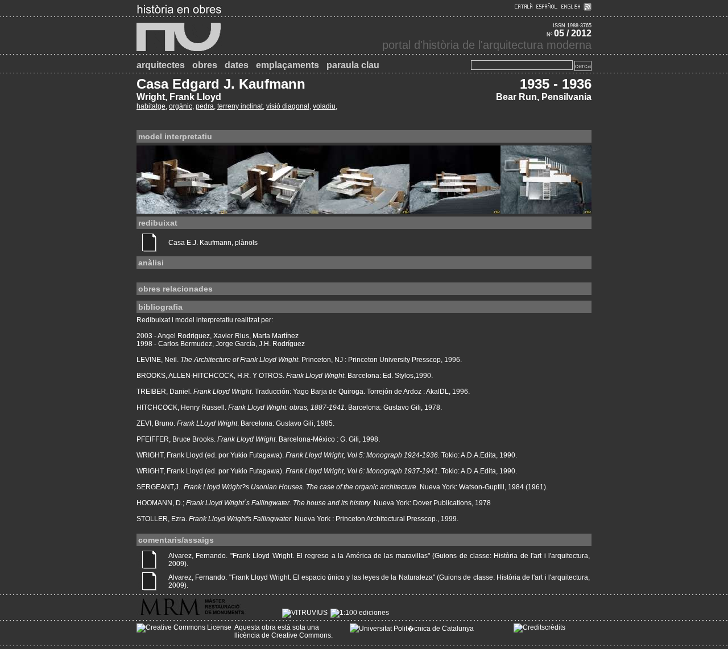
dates (237, 65)
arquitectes (160, 65)
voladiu (324, 106)
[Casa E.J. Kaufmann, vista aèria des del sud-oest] (273, 210)
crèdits (555, 627)
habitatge (151, 106)
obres (204, 65)
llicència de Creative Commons (282, 635)
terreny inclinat (240, 106)
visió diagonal (287, 106)
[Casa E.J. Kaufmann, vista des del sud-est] (364, 210)
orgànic (180, 106)
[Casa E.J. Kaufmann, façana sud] (455, 210)
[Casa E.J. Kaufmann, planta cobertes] (546, 210)
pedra (205, 106)
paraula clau (352, 65)
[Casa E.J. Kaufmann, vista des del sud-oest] (182, 210)
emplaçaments (287, 65)
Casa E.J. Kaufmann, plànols (213, 243)
